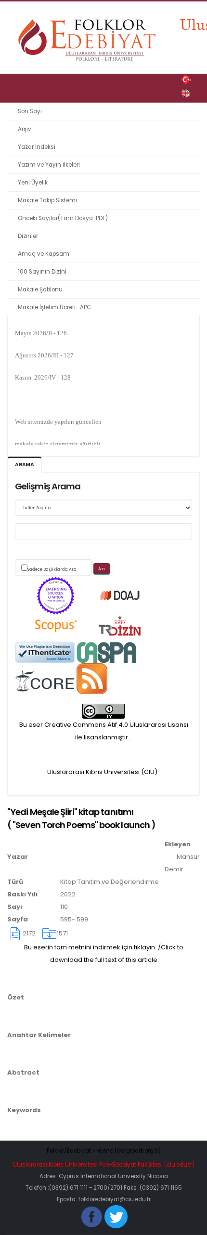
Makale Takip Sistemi (47, 200)
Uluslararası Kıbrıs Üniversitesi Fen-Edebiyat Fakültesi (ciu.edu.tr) (103, 1165)
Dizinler (28, 236)
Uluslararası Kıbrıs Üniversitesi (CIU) (102, 771)
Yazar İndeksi (36, 147)
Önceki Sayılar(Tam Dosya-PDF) (63, 218)
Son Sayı (30, 111)
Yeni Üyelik (33, 182)
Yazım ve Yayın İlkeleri (49, 165)
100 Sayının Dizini (42, 272)
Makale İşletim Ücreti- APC (54, 307)
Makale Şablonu (40, 289)
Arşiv (24, 129)
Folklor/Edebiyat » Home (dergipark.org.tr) (104, 1151)
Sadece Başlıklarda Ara (52, 569)
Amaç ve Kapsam (43, 254)
